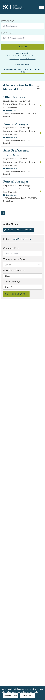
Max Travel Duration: (14, 270)
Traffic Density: (11, 281)
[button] (22, 239)
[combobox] (22, 24)
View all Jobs (22, 64)
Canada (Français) (22, 53)
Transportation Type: (14, 259)
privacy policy (33, 692)
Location (7, 33)
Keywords (7, 21)
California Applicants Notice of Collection (22, 56)
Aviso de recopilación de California (23, 59)
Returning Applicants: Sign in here (22, 70)
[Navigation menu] (41, 8)
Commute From (11, 248)
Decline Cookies (27, 696)
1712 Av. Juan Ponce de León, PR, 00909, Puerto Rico (20, 113)
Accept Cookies (10, 696)
